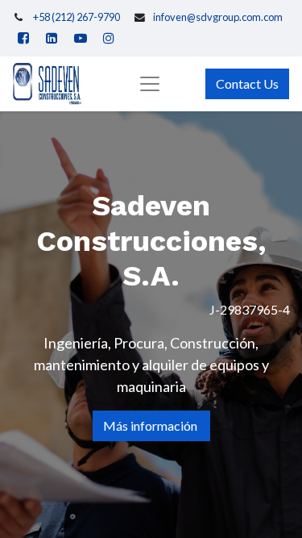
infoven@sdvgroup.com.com (218, 16)
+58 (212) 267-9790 (76, 16)
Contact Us (247, 83)
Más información (151, 425)
